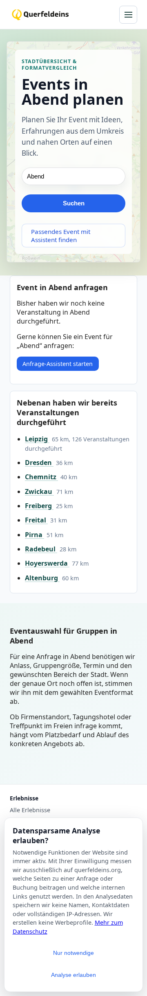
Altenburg (42, 577)
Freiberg (39, 505)
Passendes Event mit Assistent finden (60, 235)
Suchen (74, 203)
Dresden (39, 462)
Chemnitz (41, 476)
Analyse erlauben (73, 975)
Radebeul (41, 548)
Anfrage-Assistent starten (57, 364)
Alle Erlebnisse (30, 810)
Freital (36, 520)
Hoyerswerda (47, 563)
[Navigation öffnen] (128, 15)
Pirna (34, 534)
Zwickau (39, 491)
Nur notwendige (73, 953)
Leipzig (37, 438)
